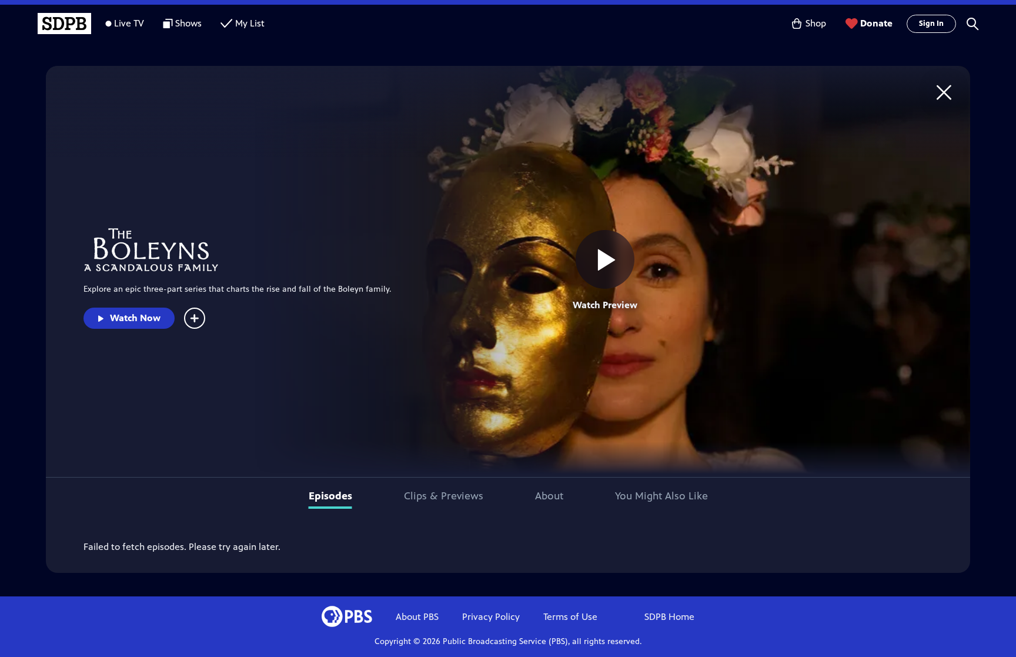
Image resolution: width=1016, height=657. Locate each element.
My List (250, 23)
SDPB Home (669, 616)
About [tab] (549, 495)
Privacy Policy (491, 616)
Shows (188, 23)
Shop (816, 23)
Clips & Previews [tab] (443, 495)
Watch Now (135, 318)
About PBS (417, 616)
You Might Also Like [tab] (661, 495)
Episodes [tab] (330, 495)
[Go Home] (944, 92)
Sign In (931, 23)
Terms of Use (570, 616)
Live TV (129, 23)
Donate (876, 23)
